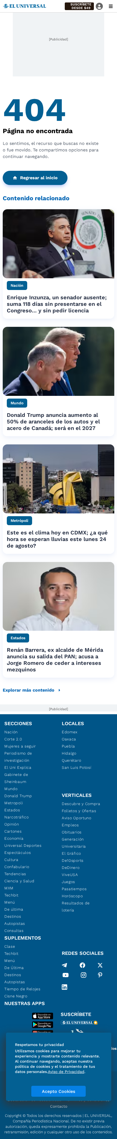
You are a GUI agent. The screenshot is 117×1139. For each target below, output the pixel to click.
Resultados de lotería (76, 906)
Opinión (11, 824)
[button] (79, 6)
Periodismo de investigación (18, 757)
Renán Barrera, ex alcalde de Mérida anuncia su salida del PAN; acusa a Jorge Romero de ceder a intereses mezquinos (55, 660)
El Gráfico (71, 853)
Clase (9, 946)
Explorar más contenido (28, 690)
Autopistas (14, 923)
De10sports (73, 860)
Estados (12, 810)
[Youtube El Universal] (65, 976)
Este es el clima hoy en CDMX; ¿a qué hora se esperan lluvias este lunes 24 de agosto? (57, 539)
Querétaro (71, 760)
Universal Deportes (23, 845)
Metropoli (13, 803)
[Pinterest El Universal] (100, 976)
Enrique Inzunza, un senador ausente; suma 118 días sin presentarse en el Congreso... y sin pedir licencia (57, 304)
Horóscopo (72, 896)
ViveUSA (70, 874)
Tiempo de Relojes (22, 989)
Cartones (13, 831)
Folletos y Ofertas (79, 811)
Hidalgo (69, 753)
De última (13, 909)
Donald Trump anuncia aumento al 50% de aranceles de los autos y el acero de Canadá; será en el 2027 (53, 421)
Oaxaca (69, 739)
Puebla (68, 746)
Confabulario (16, 867)
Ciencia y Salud (19, 881)
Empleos (70, 825)
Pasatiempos (74, 889)
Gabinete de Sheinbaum (16, 778)
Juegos (68, 882)
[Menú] (110, 6)
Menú (9, 902)
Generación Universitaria (74, 842)
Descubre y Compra (81, 804)
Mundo (11, 789)
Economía (14, 838)
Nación (11, 732)
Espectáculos (17, 852)
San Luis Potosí (76, 767)
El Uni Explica (18, 767)
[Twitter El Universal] (100, 965)
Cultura (11, 859)
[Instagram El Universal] (83, 976)
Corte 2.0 (13, 739)
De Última (14, 967)
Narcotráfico (16, 817)
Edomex (70, 732)
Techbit (11, 895)
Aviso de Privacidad (66, 1071)
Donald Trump (18, 796)
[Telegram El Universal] (64, 965)
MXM (9, 888)
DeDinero (71, 867)
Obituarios (72, 832)
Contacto (58, 1106)
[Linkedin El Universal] (64, 987)
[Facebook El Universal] (82, 965)
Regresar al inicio (39, 177)
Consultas (13, 930)
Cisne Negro (15, 996)
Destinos (12, 916)
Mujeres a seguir (20, 746)
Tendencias (15, 874)
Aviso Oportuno (76, 818)
